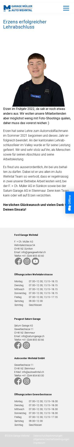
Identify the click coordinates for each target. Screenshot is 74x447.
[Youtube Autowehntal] (35, 261)
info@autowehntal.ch (33, 372)
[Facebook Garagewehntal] (18, 261)
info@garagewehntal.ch (33, 252)
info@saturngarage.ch (32, 336)
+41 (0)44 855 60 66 (33, 339)
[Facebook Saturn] (18, 345)
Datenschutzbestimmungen (47, 435)
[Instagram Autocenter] (26, 381)
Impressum (39, 442)
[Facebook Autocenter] (18, 381)
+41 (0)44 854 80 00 (33, 375)
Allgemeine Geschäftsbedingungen (51, 439)
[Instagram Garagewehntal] (27, 261)
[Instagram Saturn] (26, 345)
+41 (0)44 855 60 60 (33, 255)
